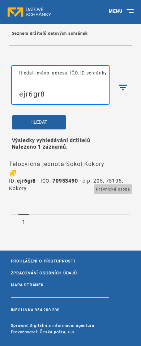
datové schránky (43, 12)
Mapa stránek (27, 284)
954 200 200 (47, 309)
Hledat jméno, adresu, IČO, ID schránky (63, 72)
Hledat (38, 122)
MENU (115, 11)
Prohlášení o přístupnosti (43, 261)
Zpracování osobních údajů (44, 272)
